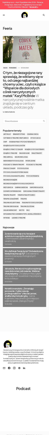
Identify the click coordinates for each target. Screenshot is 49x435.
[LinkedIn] (24, 368)
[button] (3, 15)
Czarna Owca (32, 134)
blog (5, 68)
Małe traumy (37, 153)
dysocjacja (35, 138)
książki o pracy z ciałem (13, 149)
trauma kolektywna (11, 202)
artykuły (7, 134)
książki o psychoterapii (34, 149)
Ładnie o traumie (18, 218)
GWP (5, 142)
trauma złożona (27, 206)
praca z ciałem (9, 168)
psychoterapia (32, 176)
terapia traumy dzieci (26, 195)
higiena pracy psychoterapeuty (22, 142)
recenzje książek (10, 180)
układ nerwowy (10, 210)
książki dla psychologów (14, 145)
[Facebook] (9, 368)
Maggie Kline (24, 153)
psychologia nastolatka (13, 176)
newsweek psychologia (13, 161)
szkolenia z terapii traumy (34, 191)
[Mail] (4, 368)
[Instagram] (14, 368)
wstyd (21, 210)
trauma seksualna (10, 206)
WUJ (28, 210)
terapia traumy (9, 195)
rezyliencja (8, 187)
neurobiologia (21, 157)
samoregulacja (36, 187)
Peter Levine (30, 161)
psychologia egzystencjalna (15, 172)
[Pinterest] (19, 368)
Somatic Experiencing (12, 191)
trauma (24, 199)
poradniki (13, 68)
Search (44, 121)
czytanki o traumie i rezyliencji (16, 138)
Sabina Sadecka (21, 187)
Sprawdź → (33, 7)
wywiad (6, 218)
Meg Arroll (8, 157)
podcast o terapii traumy (13, 164)
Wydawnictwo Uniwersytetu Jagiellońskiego (22, 214)
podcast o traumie (34, 164)
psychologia (23, 168)
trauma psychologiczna (32, 202)
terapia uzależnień (11, 199)
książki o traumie (10, 153)
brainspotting (19, 134)
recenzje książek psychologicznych (18, 183)
